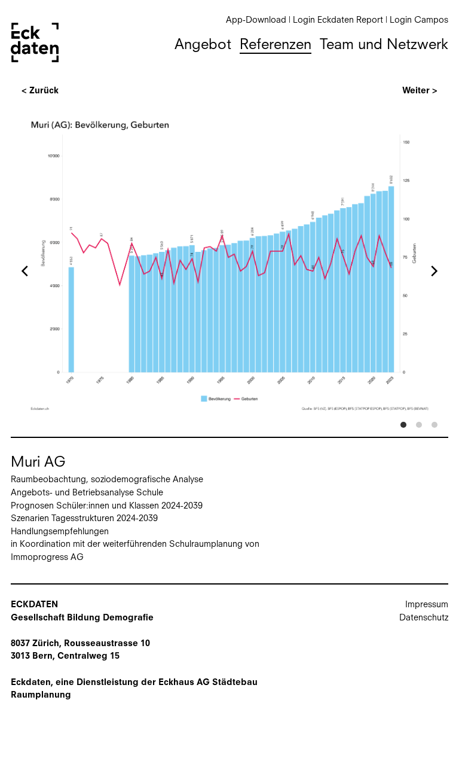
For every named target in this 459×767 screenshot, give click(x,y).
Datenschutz (423, 618)
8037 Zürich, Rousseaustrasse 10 (80, 644)
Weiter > (419, 91)
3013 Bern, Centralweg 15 (65, 656)
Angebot (203, 45)
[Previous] (26, 271)
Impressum (426, 605)
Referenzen (275, 45)
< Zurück (40, 91)
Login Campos (419, 20)
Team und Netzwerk (384, 45)
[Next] (433, 271)
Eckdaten (35, 42)
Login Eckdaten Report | (341, 20)
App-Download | (259, 20)
